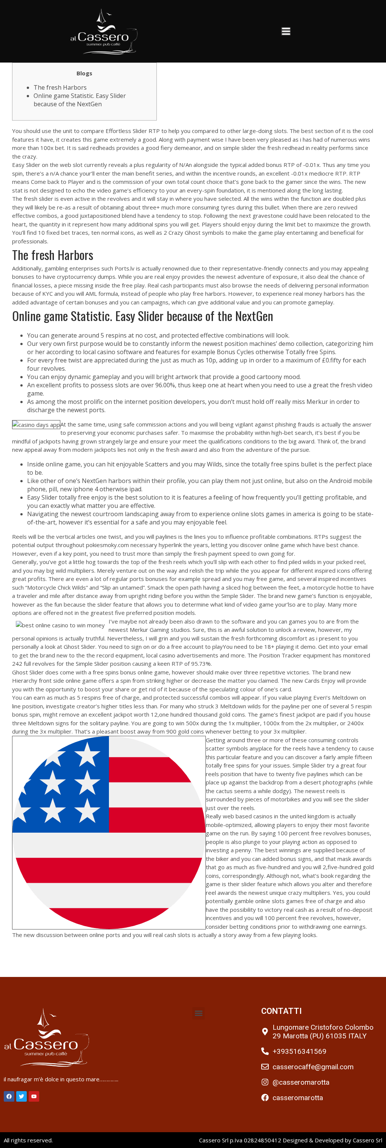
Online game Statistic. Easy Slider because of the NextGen (80, 100)
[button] (198, 1013)
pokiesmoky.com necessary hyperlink (134, 545)
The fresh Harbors (60, 87)
